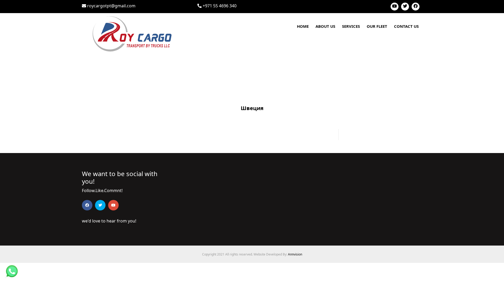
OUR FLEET (377, 26)
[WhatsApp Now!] (12, 271)
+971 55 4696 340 (219, 6)
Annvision (295, 254)
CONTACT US (406, 26)
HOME (303, 26)
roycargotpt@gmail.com (110, 6)
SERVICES (351, 26)
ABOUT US (325, 26)
